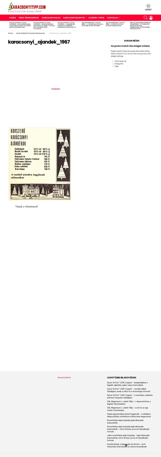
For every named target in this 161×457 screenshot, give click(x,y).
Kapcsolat (112, 17)
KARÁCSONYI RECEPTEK (74, 17)
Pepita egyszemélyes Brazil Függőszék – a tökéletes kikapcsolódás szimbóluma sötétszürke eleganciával (140, 26)
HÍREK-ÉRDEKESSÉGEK (29, 17)
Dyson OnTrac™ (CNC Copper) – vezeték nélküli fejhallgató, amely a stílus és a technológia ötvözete (44, 26)
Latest (148, 10)
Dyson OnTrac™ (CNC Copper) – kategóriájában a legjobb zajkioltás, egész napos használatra (20, 25)
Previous (9, 26)
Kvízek (12, 17)
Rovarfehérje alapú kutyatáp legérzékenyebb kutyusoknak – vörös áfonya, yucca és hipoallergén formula (128, 429)
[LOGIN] (151, 18)
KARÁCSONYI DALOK (51, 17)
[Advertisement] (55, 67)
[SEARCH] (146, 18)
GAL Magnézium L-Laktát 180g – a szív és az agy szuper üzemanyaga (115, 24)
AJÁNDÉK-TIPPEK (96, 17)
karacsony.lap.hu (64, 377)
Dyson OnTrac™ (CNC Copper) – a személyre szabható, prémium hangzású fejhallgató (67, 25)
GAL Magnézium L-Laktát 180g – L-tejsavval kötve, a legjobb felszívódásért (92, 24)
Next (151, 26)
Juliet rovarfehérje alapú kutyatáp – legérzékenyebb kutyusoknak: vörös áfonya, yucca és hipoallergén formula (128, 438)
